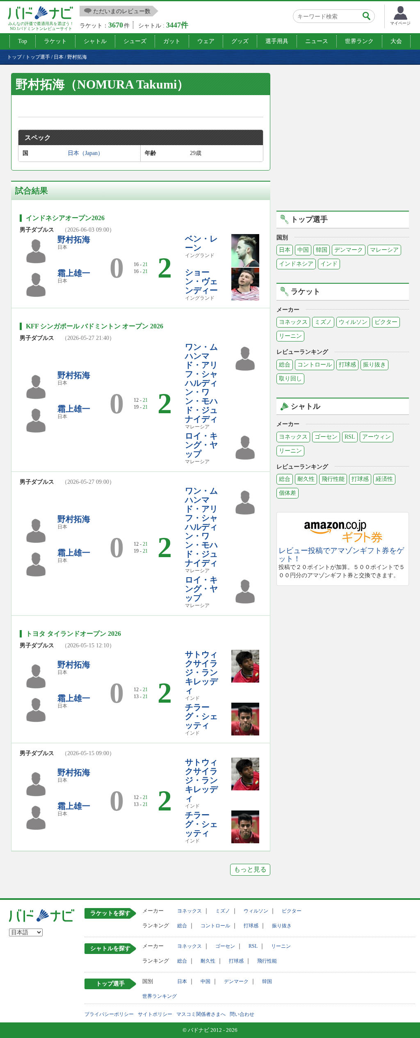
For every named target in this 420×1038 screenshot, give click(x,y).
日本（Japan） (85, 153)
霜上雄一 (73, 273)
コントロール (314, 365)
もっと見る (250, 869)
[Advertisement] (345, 140)
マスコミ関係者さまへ (201, 1014)
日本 (284, 250)
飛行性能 (333, 479)
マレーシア (384, 250)
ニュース (316, 41)
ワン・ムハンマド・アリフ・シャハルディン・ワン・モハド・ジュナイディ (201, 382)
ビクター (385, 322)
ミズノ (323, 322)
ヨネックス (293, 322)
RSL (350, 437)
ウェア (206, 41)
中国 (303, 250)
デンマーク (348, 250)
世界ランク (359, 41)
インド (329, 264)
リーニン (290, 336)
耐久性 (306, 479)
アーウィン (376, 437)
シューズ (134, 41)
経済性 (384, 479)
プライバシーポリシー (109, 1014)
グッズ (240, 41)
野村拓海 (73, 239)
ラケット (55, 41)
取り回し (290, 379)
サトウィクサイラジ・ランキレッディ (201, 672)
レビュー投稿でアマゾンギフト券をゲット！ (341, 555)
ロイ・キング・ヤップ (201, 444)
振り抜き (374, 365)
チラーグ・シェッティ (201, 716)
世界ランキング (159, 996)
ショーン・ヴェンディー (201, 281)
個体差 (287, 493)
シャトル (95, 41)
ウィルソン (353, 322)
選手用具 (276, 41)
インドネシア (296, 264)
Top (22, 41)
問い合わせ (242, 1014)
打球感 (347, 365)
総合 (284, 365)
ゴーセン (326, 437)
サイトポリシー (155, 1014)
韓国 (321, 250)
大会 (396, 41)
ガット (171, 41)
